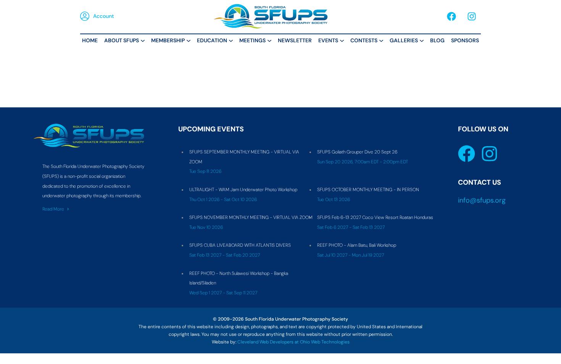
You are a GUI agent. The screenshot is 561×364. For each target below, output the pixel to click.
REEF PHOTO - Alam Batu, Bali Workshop (356, 245)
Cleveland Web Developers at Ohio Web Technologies (293, 342)
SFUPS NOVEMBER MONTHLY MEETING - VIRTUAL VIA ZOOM (251, 217)
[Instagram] (472, 16)
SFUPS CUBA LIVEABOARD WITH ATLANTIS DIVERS (240, 245)
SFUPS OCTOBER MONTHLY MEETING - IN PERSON (368, 190)
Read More (53, 209)
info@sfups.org (482, 200)
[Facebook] (451, 16)
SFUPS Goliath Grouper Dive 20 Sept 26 (357, 152)
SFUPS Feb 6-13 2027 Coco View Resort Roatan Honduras (375, 217)
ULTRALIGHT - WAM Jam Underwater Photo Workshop (243, 190)
